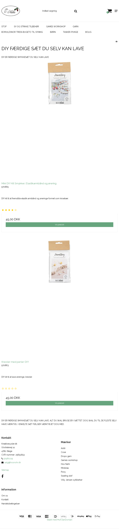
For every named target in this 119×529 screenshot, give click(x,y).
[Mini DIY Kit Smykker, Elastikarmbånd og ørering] (59, 120)
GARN (75, 26)
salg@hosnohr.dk (12, 462)
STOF (4, 26)
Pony (63, 472)
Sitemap (5, 470)
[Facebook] (2, 476)
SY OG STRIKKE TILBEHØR (26, 26)
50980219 (8, 458)
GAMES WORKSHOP (55, 26)
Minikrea (65, 468)
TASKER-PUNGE (70, 32)
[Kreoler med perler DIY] (59, 298)
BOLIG (88, 32)
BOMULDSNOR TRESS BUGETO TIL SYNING (22, 32)
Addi (63, 448)
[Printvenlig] (116, 41)
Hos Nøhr (65, 464)
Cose (63, 452)
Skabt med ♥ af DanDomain (59, 520)
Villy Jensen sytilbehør (71, 480)
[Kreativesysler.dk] (19, 11)
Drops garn (66, 456)
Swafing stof (66, 476)
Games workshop (69, 460)
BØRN (53, 32)
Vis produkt (59, 225)
